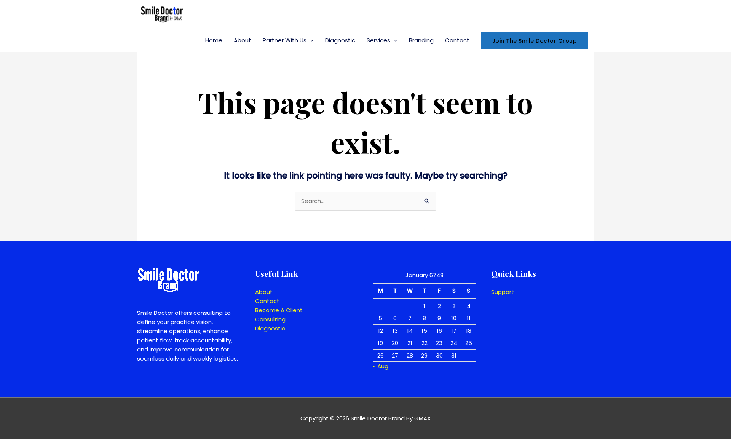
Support (502, 292)
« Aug (380, 366)
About (242, 40)
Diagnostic (340, 40)
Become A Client (279, 310)
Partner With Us (284, 40)
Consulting (270, 319)
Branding (421, 40)
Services (378, 40)
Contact (457, 40)
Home (213, 40)
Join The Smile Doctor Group (534, 41)
